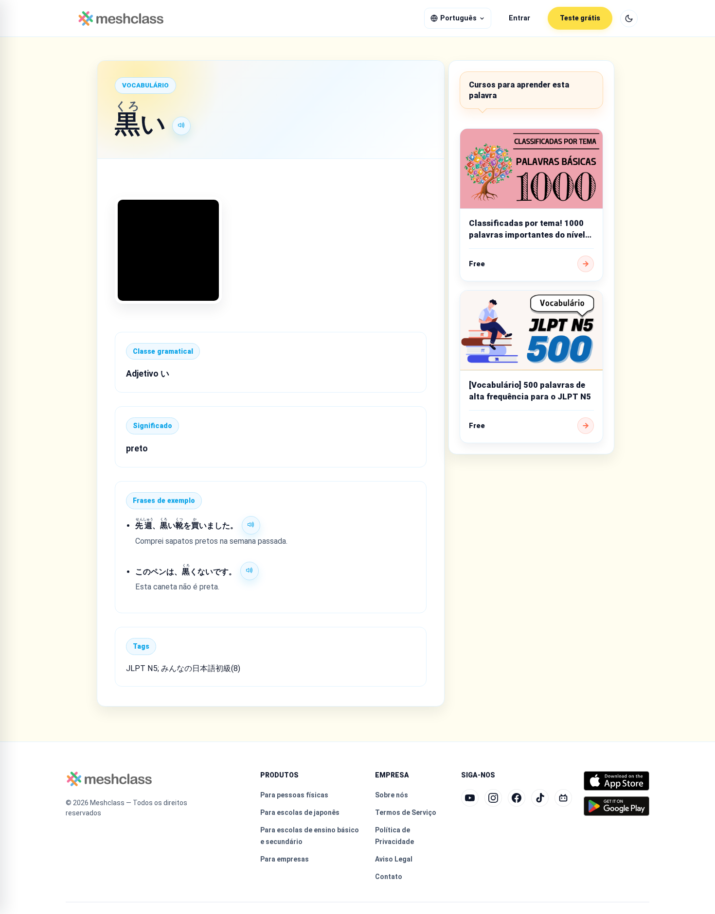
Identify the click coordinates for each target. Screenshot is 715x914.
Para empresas (284, 859)
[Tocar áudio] (181, 126)
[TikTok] (540, 798)
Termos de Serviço (405, 812)
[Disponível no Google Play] (616, 806)
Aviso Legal (393, 859)
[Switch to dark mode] (629, 18)
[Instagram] (493, 798)
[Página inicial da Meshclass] (120, 18)
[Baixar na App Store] (616, 781)
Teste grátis (580, 18)
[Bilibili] (563, 798)
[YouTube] (470, 798)
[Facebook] (516, 798)
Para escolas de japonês (300, 812)
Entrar (519, 18)
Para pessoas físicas (294, 795)
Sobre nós (391, 795)
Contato (388, 876)
